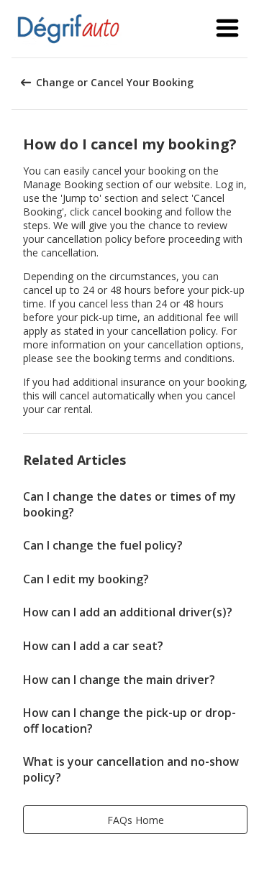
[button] (227, 28)
